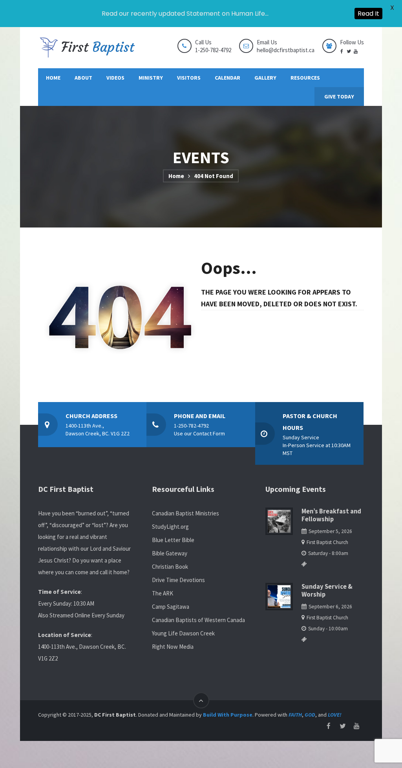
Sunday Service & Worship (327, 590)
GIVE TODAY (339, 96)
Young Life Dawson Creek (183, 633)
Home (176, 176)
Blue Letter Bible (173, 540)
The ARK (162, 593)
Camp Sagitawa (170, 606)
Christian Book (170, 566)
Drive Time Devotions (178, 580)
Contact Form (209, 433)
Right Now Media (173, 646)
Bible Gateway (169, 553)
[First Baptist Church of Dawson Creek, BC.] (87, 47)
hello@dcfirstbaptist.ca (285, 50)
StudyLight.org (170, 526)
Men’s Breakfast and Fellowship (331, 515)
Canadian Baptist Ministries (185, 513)
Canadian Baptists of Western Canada (198, 620)
